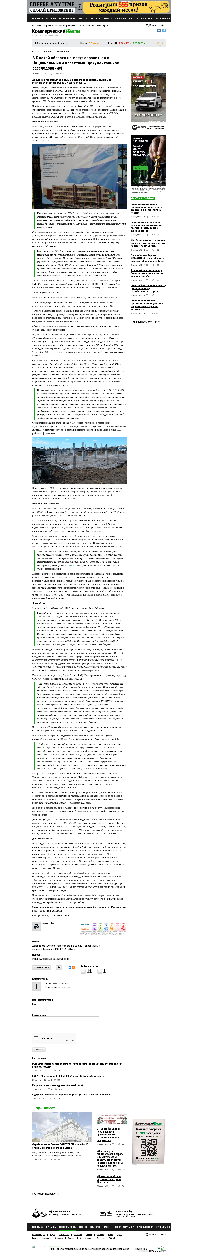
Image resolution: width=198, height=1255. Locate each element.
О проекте (59, 1238)
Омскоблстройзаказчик (61, 945)
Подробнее (123, 1249)
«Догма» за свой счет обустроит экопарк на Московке (109, 1179)
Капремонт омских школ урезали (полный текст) (57, 1085)
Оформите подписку (60, 1211)
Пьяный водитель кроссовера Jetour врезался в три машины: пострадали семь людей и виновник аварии (147, 226)
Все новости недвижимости (45, 1193)
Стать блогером (86, 1238)
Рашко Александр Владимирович (50, 958)
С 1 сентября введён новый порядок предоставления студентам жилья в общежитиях (108, 1134)
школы (79, 945)
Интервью (72, 26)
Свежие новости (143, 198)
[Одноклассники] (73, 967)
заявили (72, 565)
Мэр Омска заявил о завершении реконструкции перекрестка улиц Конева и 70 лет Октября (148, 243)
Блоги (98, 26)
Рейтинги (90, 26)
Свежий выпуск (38, 26)
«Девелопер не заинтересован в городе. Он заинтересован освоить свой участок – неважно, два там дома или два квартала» (110, 1158)
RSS (110, 1238)
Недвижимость (44, 1108)
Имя (34, 1004)
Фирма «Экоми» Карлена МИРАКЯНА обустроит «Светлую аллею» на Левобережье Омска (147, 258)
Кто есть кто (60, 26)
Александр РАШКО (53, 949)
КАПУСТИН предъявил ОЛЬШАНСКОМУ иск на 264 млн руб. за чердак (68, 1076)
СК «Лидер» (70, 949)
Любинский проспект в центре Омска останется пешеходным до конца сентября (147, 273)
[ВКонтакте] (70, 967)
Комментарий (39, 1015)
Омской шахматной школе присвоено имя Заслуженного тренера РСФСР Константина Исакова (146, 208)
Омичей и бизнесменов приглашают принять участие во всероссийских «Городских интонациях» (147, 305)
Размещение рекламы (41, 1238)
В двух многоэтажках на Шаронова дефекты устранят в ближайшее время (71, 1094)
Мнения (81, 26)
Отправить (38, 1050)
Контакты (71, 1238)
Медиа (50, 26)
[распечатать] (58, 969)
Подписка (101, 1238)
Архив (105, 26)
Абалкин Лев (48, 923)
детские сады (39, 945)
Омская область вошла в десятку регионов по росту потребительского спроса (148, 288)
